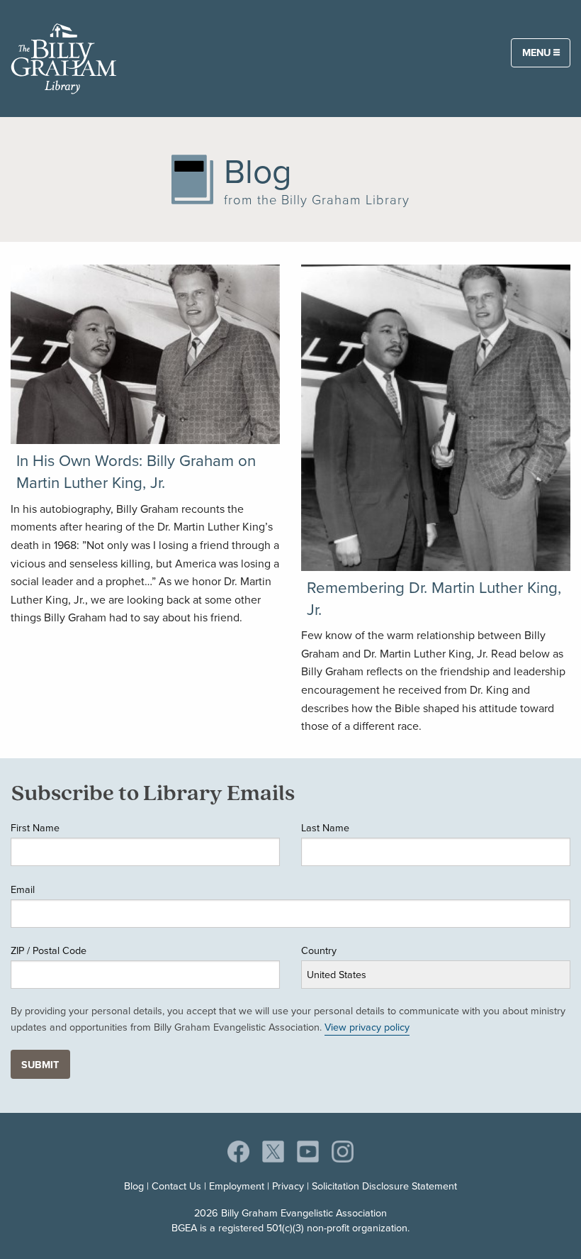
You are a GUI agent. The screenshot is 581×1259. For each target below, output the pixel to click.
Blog (134, 1186)
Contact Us (176, 1186)
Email (23, 889)
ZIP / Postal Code (48, 950)
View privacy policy (367, 1027)
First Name (35, 828)
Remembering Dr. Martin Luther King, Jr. (434, 598)
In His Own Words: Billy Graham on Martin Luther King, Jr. (136, 471)
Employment (236, 1186)
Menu (537, 52)
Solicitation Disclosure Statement (384, 1186)
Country (319, 950)
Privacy (288, 1186)
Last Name (325, 828)
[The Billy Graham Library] (64, 56)
